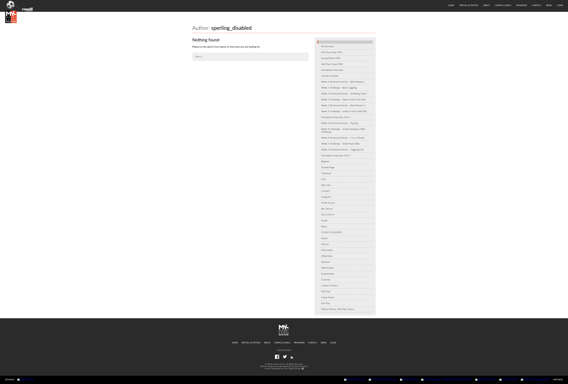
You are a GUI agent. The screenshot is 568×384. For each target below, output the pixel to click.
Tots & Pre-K (327, 214)
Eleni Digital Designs (293, 369)
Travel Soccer (328, 203)
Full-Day (325, 303)
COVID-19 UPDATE (331, 232)
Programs (521, 5)
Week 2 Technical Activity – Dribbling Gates (344, 93)
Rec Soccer (327, 209)
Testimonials (327, 268)
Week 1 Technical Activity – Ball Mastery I (342, 82)
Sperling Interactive (299, 366)
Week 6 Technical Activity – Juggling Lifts (342, 149)
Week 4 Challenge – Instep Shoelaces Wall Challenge (343, 130)
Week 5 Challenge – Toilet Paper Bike (340, 144)
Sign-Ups (326, 185)
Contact (536, 5)
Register (325, 161)
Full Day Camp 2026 (331, 52)
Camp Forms (327, 297)
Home (451, 5)
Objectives (326, 256)
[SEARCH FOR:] (250, 57)
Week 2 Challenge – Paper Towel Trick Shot (343, 99)
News (549, 5)
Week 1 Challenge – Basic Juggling (339, 88)
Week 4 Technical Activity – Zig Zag (339, 123)
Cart (323, 179)
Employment (327, 274)
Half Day (325, 291)
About (486, 5)
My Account (327, 46)
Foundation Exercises (332, 70)
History (325, 244)
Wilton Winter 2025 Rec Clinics (337, 309)
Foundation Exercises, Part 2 (336, 155)
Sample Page (327, 167)
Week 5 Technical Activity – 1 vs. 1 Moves (342, 138)
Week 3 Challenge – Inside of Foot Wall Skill (344, 111)
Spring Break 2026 (330, 58)
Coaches (325, 280)
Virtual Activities (468, 5)
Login (560, 5)
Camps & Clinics (503, 5)
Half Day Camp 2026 (332, 64)
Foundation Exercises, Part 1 (336, 117)
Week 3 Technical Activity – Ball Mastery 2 (343, 105)
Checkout (326, 173)
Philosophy (327, 250)
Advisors (325, 262)
